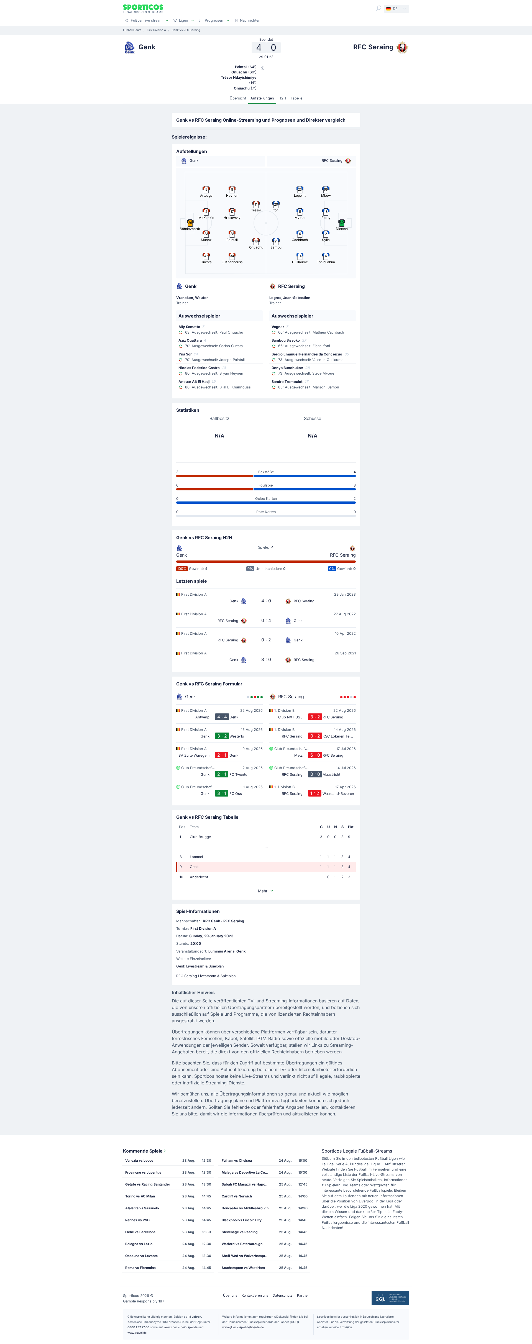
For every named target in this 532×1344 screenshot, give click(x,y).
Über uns (230, 1295)
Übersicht (238, 98)
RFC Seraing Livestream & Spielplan (206, 976)
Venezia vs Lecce (139, 1160)
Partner (303, 1295)
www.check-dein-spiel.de (181, 1327)
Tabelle (296, 98)
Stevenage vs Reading (240, 1232)
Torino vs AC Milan (140, 1196)
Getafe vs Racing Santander (147, 1184)
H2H (282, 98)
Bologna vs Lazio (138, 1244)
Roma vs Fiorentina (140, 1268)
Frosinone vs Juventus (143, 1172)
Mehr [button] (262, 891)
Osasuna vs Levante (141, 1256)
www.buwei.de (137, 1332)
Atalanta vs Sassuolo (142, 1208)
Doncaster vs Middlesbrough (245, 1208)
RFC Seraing (343, 555)
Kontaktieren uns (255, 1295)
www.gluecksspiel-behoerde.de (243, 1327)
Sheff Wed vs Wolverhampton (245, 1256)
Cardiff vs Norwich (237, 1196)
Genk (181, 555)
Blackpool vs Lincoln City (242, 1220)
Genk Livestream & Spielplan (200, 966)
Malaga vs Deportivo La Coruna (247, 1172)
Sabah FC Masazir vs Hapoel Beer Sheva (247, 1184)
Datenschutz (283, 1295)
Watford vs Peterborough (242, 1244)
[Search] (378, 8)
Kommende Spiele (143, 1151)
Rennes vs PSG (137, 1220)
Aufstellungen (262, 98)
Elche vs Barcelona (140, 1232)
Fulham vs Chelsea (237, 1160)
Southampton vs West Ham (243, 1268)
